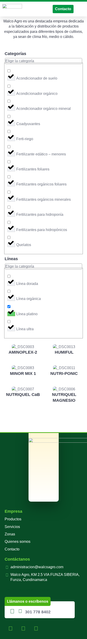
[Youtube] (36, 628)
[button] (81, 9)
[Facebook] (10, 628)
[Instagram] (23, 628)
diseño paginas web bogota (27, 590)
